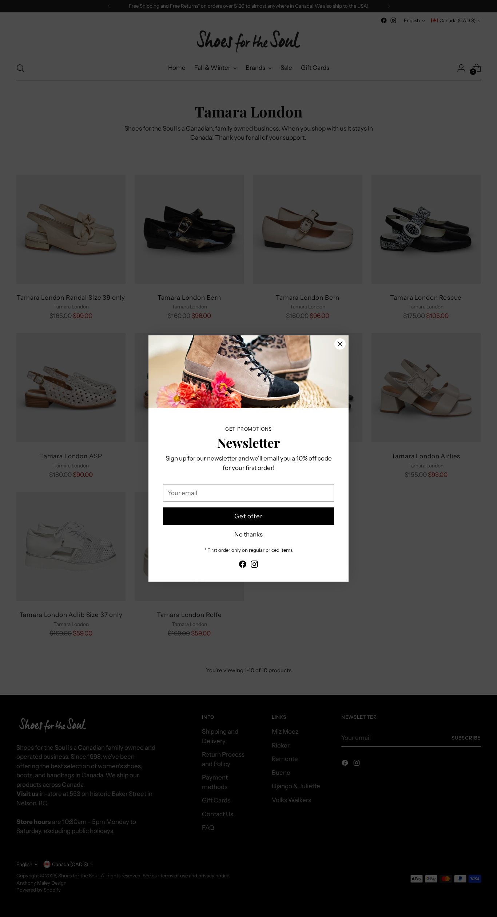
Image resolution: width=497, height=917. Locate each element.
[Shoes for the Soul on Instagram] (254, 565)
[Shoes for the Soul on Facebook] (242, 565)
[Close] (340, 344)
